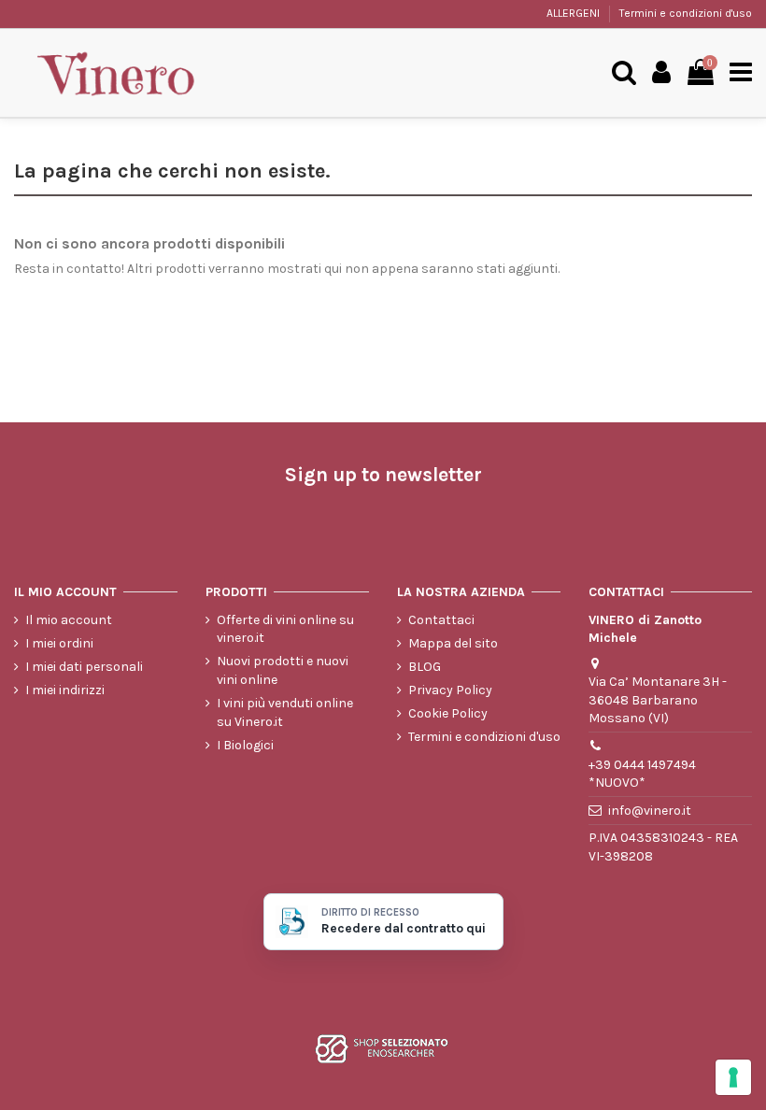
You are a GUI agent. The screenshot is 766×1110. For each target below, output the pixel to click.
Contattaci (441, 620)
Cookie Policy (448, 713)
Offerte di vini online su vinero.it (285, 629)
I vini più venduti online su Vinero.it (285, 712)
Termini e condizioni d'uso (685, 13)
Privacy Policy (450, 690)
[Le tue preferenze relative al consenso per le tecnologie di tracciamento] (733, 1077)
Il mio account (68, 620)
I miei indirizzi (65, 690)
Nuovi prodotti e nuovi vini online (282, 670)
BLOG (424, 667)
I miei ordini (59, 643)
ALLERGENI (574, 13)
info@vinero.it (649, 810)
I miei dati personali (84, 667)
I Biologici (245, 745)
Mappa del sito (453, 643)
